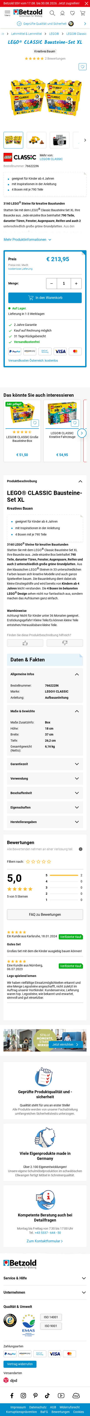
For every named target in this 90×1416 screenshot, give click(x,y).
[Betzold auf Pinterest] (35, 1396)
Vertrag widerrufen (20, 1364)
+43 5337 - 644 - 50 (48, 1232)
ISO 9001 (51, 1326)
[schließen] (86, 3)
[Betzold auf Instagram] (23, 1396)
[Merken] (83, 66)
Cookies (78, 1412)
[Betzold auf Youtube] (61, 1396)
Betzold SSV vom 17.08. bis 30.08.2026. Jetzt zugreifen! (41, 3)
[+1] (76, 283)
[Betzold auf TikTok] (47, 1396)
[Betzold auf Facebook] (11, 1396)
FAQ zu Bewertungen (45, 914)
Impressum (18, 1407)
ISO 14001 (51, 1317)
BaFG (44, 1412)
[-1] (51, 283)
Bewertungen (61, 1412)
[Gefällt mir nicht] (65, 643)
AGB (53, 1407)
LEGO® (54, 33)
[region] (45, 658)
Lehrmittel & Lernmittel (26, 33)
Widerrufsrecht (70, 1407)
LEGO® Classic (76, 33)
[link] (72, 13)
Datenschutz (38, 1407)
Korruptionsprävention (21, 1412)
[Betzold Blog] (76, 1396)
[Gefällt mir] (25, 643)
